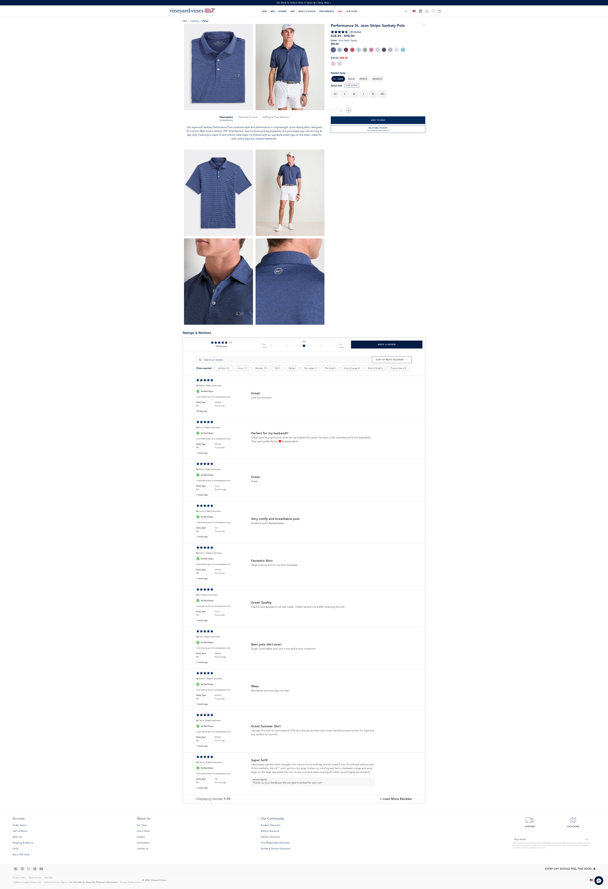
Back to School (307, 11)
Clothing (194, 21)
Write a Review (387, 344)
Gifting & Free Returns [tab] (275, 117)
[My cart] (439, 11)
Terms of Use (34, 877)
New (264, 11)
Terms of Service (548, 845)
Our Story (351, 11)
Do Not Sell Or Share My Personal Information (94, 882)
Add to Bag (378, 120)
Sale (340, 11)
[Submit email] (586, 839)
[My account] (427, 11)
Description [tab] (226, 117)
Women (283, 11)
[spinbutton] (341, 110)
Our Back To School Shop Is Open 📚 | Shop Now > (304, 2)
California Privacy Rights (55, 882)
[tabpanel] (254, 133)
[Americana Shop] (414, 11)
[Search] (406, 11)
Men (272, 11)
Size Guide (351, 85)
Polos (205, 21)
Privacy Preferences (130, 882)
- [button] (333, 110)
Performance (326, 11)
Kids (292, 11)
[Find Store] (420, 11)
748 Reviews (355, 32)
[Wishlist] (433, 11)
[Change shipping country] (591, 880)
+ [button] (348, 110)
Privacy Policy (561, 845)
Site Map (48, 877)
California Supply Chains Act (27, 882)
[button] (351, 79)
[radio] (333, 49)
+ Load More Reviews (396, 799)
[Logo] (192, 11)
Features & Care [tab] (247, 117)
